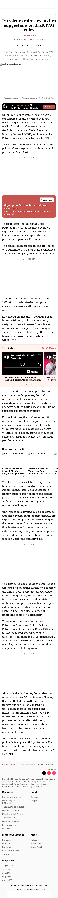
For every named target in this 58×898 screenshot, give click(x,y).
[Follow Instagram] (54, 773)
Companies (36, 797)
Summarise (22, 45)
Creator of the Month (12, 797)
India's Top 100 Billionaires (9, 801)
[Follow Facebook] (39, 773)
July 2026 (6, 869)
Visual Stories (37, 847)
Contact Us (39, 889)
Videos (34, 840)
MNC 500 (6, 828)
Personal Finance (10, 850)
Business (6, 840)
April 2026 (7, 880)
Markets (6, 843)
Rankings (7, 791)
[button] (47, 12)
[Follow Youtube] (49, 773)
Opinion (6, 854)
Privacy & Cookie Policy (22, 885)
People (34, 800)
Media (34, 834)
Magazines (8, 860)
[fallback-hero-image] (14, 459)
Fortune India (29, 35)
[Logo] (8, 12)
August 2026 (7, 865)
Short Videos (37, 843)
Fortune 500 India (10, 810)
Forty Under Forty (10, 821)
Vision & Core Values (23, 889)
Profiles (35, 791)
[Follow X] (44, 773)
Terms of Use (41, 885)
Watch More (48, 348)
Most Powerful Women (13, 814)
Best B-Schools (9, 825)
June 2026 (7, 873)
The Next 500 (8, 817)
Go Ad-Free (46, 200)
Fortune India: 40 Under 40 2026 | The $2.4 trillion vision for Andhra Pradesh (22, 380)
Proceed (49, 106)
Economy (6, 847)
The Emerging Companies (14, 807)
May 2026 (6, 876)
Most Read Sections (13, 834)
